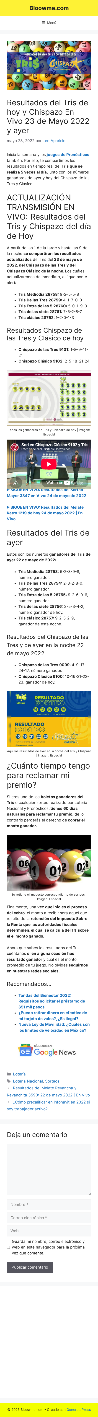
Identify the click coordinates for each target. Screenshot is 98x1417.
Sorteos (52, 1081)
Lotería (19, 1074)
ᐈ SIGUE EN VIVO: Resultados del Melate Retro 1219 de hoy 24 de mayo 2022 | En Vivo (45, 513)
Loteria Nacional (28, 1081)
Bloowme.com (49, 8)
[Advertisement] (49, 1342)
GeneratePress (79, 1409)
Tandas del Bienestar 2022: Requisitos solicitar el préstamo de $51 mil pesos (51, 1001)
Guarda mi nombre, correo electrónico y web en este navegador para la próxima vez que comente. (48, 1247)
